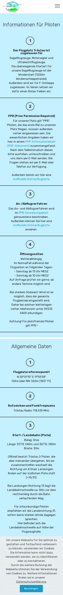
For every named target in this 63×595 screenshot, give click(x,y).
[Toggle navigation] (57, 5)
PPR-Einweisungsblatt (33, 212)
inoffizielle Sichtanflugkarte (31, 179)
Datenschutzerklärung (31, 581)
